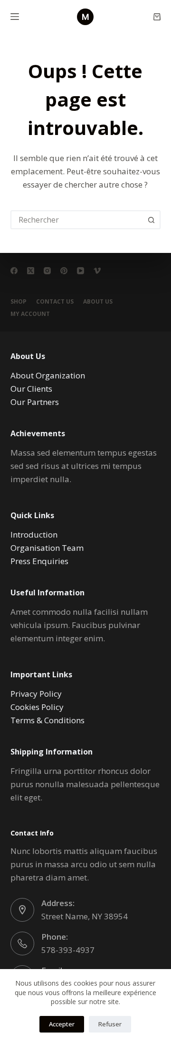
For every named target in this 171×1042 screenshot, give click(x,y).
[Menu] (14, 16)
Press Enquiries (39, 561)
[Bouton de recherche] (151, 219)
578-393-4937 (68, 949)
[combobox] (77, 219)
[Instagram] (47, 270)
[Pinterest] (63, 270)
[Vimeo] (97, 270)
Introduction (33, 534)
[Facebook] (14, 270)
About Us (98, 301)
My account (30, 314)
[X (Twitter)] (30, 270)
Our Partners (34, 401)
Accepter (62, 1024)
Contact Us (55, 301)
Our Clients (31, 388)
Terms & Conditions (47, 720)
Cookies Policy (37, 706)
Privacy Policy (36, 693)
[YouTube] (80, 270)
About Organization (47, 375)
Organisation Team (47, 547)
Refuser (110, 1024)
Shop (18, 301)
